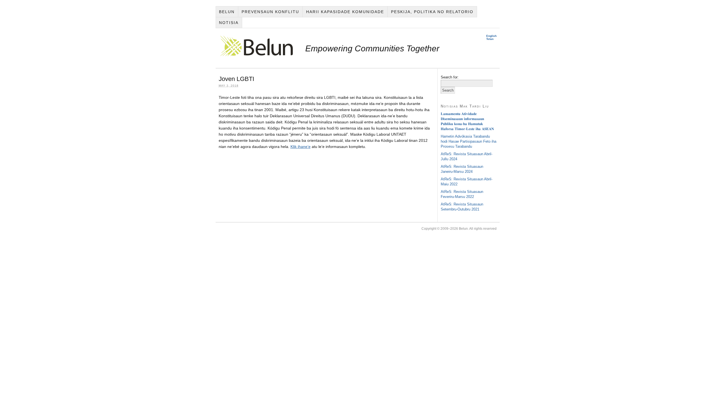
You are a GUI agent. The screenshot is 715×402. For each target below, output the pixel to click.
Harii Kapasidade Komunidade (345, 11)
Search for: (450, 77)
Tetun (490, 38)
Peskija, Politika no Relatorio (432, 11)
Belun (227, 11)
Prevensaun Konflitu (270, 11)
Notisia (229, 22)
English (491, 35)
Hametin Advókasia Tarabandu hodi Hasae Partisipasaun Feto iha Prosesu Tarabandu (468, 141)
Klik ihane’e (300, 146)
